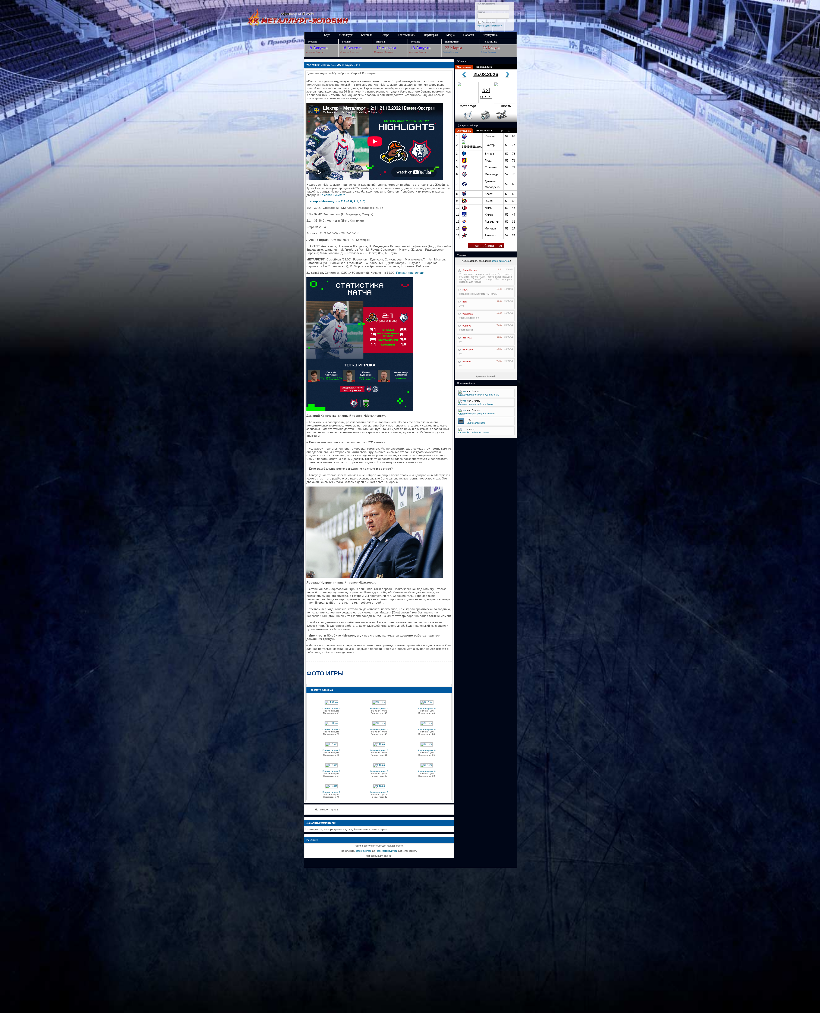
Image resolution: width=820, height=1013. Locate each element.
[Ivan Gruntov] (462, 395)
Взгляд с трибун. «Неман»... (482, 413)
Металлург (346, 35)
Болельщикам (406, 35)
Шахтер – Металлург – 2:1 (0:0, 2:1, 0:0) (335, 201)
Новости (468, 35)
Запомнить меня (490, 22)
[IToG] (461, 423)
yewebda (468, 313)
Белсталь (366, 35)
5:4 (486, 92)
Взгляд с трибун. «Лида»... (481, 404)
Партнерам (431, 35)
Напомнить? (496, 26)
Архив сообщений (485, 376)
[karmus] (462, 432)
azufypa (467, 337)
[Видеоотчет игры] (505, 120)
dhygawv (468, 349)
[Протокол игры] (465, 120)
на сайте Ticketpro (332, 195)
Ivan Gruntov (473, 391)
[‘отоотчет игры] (484, 120)
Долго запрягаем (476, 423)
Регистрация (483, 26)
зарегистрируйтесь (387, 851)
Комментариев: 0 (331, 708)
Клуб (327, 35)
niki (465, 301)
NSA (465, 289)
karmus (470, 429)
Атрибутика (490, 35)
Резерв (385, 35)
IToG (469, 419)
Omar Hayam (470, 270)
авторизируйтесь (501, 261)
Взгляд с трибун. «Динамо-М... (483, 394)
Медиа (450, 35)
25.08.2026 (485, 74)
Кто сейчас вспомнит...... (480, 432)
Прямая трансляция (410, 272)
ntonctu (467, 361)
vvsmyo (467, 325)
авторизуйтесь (364, 851)
